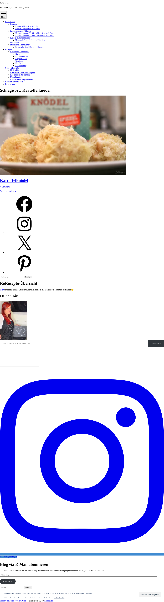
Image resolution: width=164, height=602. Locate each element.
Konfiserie (19, 63)
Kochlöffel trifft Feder (14, 82)
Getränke (19, 61)
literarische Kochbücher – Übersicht (29, 47)
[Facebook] (24, 213)
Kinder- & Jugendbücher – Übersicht (30, 40)
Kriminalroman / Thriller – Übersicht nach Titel (34, 35)
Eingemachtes (21, 59)
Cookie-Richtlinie (59, 598)
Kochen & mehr (21, 56)
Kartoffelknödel (14, 180)
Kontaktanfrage (16, 77)
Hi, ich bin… (15, 70)
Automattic (48, 601)
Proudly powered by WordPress (13, 601)
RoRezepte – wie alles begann (22, 72)
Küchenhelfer (20, 65)
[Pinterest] (24, 272)
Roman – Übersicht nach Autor (28, 26)
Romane (13, 24)
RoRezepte (4, 3)
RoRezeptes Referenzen (20, 75)
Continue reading (8, 191)
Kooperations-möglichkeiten (21, 79)
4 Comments (5, 187)
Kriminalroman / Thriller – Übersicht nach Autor (35, 33)
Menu (3, 17)
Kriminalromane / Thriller (20, 31)
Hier (2, 290)
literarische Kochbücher (19, 45)
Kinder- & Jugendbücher (20, 38)
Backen (18, 54)
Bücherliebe (10, 22)
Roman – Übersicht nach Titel (27, 28)
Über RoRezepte (12, 68)
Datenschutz (10, 84)
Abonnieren (156, 343)
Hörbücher (14, 42)
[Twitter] (24, 252)
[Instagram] (24, 233)
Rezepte (8, 49)
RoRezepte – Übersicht (19, 52)
